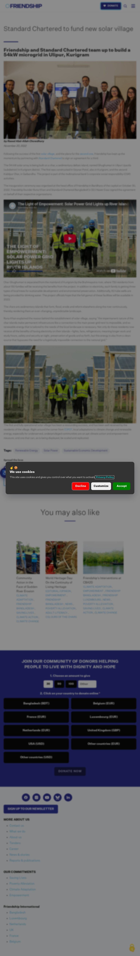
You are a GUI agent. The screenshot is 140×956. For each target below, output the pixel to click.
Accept (122, 486)
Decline (80, 486)
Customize (101, 486)
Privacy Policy (104, 477)
